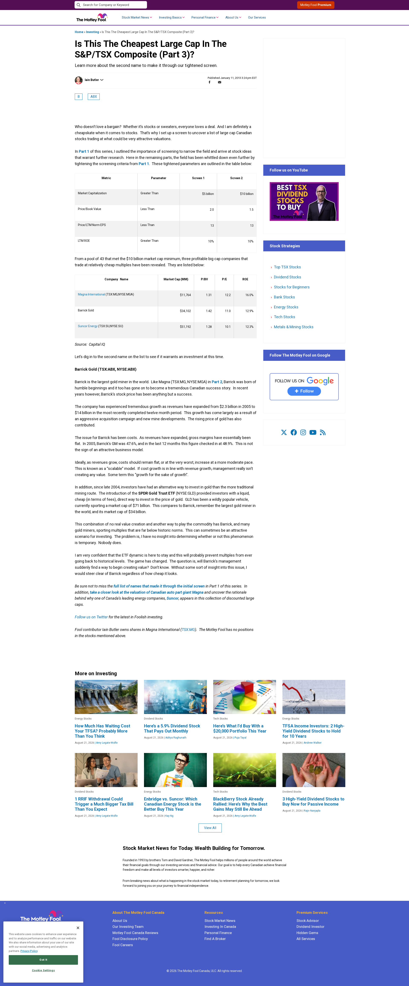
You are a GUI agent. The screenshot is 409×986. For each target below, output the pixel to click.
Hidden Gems (307, 933)
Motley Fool (315, 5)
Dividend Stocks (287, 277)
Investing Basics (170, 17)
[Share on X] (214, 82)
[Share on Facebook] (209, 82)
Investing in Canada (220, 926)
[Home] (4, 903)
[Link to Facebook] (294, 432)
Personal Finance (204, 17)
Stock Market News (135, 17)
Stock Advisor (308, 920)
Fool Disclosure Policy (130, 939)
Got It (43, 959)
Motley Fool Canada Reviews (135, 933)
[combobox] (139, 5)
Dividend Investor (310, 926)
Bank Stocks (284, 297)
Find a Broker (215, 939)
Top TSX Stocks (287, 267)
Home (79, 32)
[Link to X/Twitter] (284, 432)
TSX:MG (188, 629)
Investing (92, 32)
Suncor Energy (88, 326)
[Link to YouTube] (313, 432)
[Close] (78, 928)
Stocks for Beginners (292, 287)
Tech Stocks (284, 317)
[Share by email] (219, 82)
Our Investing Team (128, 926)
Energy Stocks (286, 307)
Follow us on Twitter (91, 617)
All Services (306, 939)
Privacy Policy (29, 951)
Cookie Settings (43, 970)
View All (210, 828)
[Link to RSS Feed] (322, 432)
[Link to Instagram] (303, 432)
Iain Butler (92, 80)
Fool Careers (122, 945)
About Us (231, 17)
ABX (94, 97)
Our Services (257, 17)
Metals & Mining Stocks (294, 327)
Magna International (91, 294)
